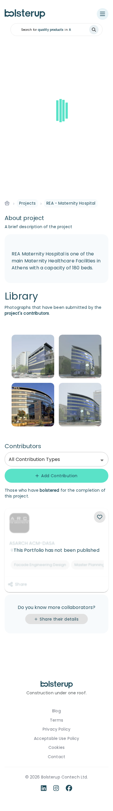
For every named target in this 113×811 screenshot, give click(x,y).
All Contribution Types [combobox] (34, 459)
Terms (56, 720)
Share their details (59, 619)
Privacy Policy (56, 729)
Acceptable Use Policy (56, 738)
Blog (56, 711)
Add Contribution (59, 476)
